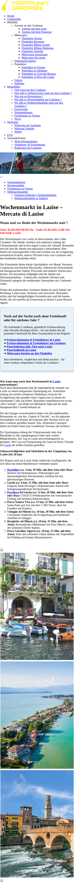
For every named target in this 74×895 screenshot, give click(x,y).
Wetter (18, 131)
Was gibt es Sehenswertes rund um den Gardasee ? (43, 93)
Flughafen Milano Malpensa (38, 48)
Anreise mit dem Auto (34, 28)
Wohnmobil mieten (25, 60)
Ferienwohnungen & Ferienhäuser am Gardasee (36, 343)
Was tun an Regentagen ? (28, 96)
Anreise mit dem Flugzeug (37, 31)
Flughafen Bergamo (33, 41)
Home (10, 15)
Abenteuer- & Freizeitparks (29, 144)
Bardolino (13, 469)
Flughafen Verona (32, 38)
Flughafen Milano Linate (36, 44)
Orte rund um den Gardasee (30, 89)
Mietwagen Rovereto (33, 57)
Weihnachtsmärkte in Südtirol (31, 198)
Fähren (18, 80)
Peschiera (13, 492)
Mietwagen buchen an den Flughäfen (29, 353)
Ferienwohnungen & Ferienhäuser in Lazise (34, 339)
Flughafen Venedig (32, 51)
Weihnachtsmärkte (17, 191)
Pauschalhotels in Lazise (21, 349)
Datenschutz (61, 887)
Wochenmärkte (15, 185)
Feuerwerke (21, 109)
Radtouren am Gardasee (28, 147)
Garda (7, 445)
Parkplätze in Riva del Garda (38, 77)
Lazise (57, 381)
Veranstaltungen (23, 112)
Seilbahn (19, 83)
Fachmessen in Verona (27, 115)
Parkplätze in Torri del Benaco (39, 73)
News (17, 118)
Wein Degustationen (25, 141)
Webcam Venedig (24, 128)
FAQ (10, 134)
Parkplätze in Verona (33, 67)
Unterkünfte (14, 19)
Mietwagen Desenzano (35, 54)
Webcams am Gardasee (27, 125)
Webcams (12, 122)
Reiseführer (13, 86)
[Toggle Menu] (1, 177)
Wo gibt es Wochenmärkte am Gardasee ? (38, 99)
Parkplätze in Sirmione (34, 70)
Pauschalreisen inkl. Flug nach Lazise (29, 346)
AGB (48, 887)
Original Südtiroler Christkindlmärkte (35, 195)
